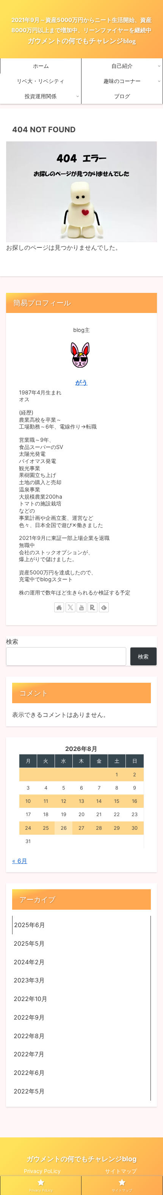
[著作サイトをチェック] (59, 607)
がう (81, 382)
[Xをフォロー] (70, 607)
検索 (12, 641)
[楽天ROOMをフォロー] (92, 607)
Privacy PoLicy (42, 1171)
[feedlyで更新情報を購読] (104, 607)
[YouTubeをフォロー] (81, 607)
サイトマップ (121, 1171)
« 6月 (19, 861)
